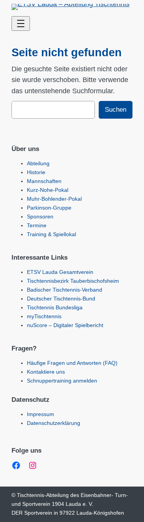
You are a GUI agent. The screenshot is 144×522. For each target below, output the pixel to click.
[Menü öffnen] (21, 23)
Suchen (115, 109)
